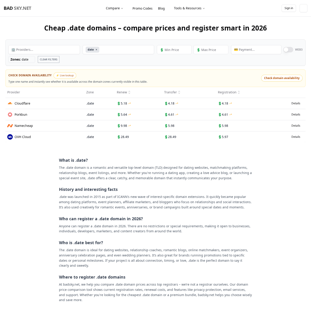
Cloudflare (22, 103)
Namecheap (24, 125)
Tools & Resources (187, 8)
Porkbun (21, 114)
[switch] (288, 49)
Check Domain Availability (30, 75)
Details (295, 103)
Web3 (299, 49)
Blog (161, 8)
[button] (155, 78)
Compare (113, 8)
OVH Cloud (23, 137)
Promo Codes (143, 8)
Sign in (289, 8)
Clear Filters (48, 59)
